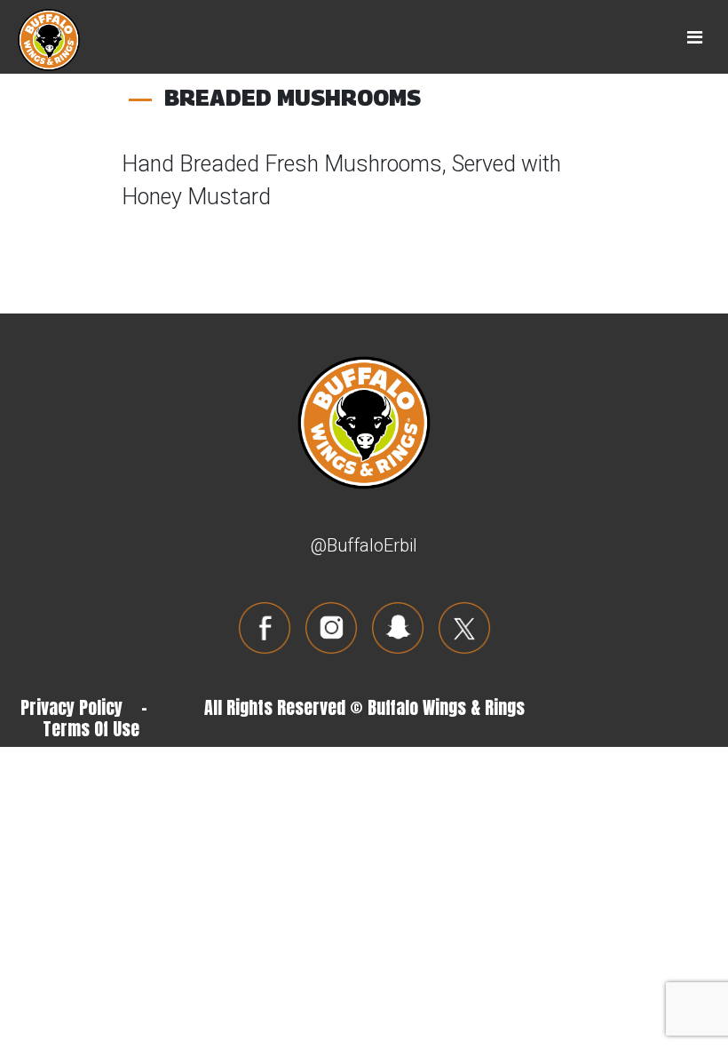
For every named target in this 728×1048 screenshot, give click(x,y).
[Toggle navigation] (695, 37)
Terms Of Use (91, 728)
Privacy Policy (71, 707)
